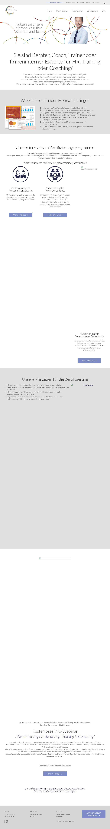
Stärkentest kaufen (55, 2)
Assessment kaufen (36, 815)
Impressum (59, 816)
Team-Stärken (77, 11)
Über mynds (70, 2)
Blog (103, 11)
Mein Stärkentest (93, 2)
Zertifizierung (92, 11)
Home (50, 11)
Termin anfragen (54, 773)
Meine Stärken (62, 11)
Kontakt (80, 2)
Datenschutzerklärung (63, 815)
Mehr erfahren (19, 214)
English (32, 816)
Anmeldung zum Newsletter (93, 814)
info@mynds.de (9, 816)
